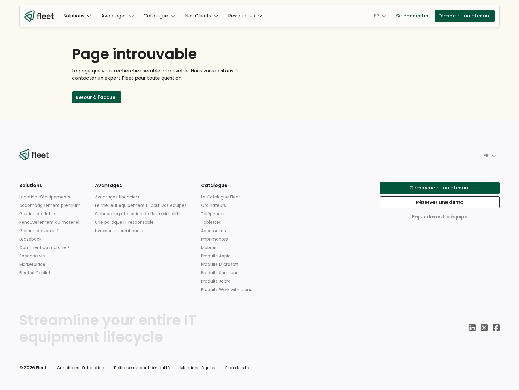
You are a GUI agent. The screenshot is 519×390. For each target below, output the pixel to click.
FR (376, 15)
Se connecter (412, 15)
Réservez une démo (439, 202)
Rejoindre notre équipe (439, 216)
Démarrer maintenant (464, 15)
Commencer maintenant (439, 187)
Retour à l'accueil (97, 97)
